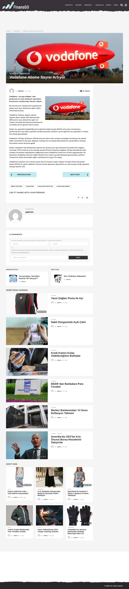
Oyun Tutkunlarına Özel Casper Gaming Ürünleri (48, 531)
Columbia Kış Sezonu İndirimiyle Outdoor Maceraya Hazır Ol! (77, 532)
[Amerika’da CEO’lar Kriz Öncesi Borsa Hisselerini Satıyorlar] (27, 445)
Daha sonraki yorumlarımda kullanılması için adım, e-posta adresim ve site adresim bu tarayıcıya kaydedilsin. (47, 251)
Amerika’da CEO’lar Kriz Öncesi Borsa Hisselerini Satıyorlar (66, 439)
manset (59, 433)
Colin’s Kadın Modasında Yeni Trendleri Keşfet (18, 531)
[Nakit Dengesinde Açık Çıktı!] (27, 331)
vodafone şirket (63, 186)
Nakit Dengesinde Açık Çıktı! (68, 322)
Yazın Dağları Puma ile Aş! (67, 298)
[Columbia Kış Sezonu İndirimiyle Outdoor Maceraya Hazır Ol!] (79, 515)
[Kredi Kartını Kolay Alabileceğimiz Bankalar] (27, 362)
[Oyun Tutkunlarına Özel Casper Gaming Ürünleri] (49, 515)
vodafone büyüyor (45, 186)
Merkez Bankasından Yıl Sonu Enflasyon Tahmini (69, 412)
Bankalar (100, 5)
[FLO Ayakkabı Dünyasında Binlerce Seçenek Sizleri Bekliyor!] (49, 477)
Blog (9, 489)
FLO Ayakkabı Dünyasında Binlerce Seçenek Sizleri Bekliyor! (49, 493)
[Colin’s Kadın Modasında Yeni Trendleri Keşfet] (19, 515)
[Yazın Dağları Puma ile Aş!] (27, 303)
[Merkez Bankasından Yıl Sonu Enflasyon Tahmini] (27, 416)
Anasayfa (69, 5)
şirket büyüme (16, 186)
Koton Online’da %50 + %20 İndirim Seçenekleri (18, 492)
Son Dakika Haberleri (75, 276)
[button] (121, 5)
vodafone (30, 186)
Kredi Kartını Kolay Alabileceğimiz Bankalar (66, 354)
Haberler (88, 5)
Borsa (108, 5)
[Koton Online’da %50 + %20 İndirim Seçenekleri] (19, 477)
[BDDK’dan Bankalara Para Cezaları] (27, 390)
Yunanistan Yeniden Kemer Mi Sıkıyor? (29, 277)
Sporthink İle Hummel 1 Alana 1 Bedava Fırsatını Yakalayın (78, 493)
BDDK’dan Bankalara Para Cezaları (67, 385)
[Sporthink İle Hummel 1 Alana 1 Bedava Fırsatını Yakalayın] (79, 477)
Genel (116, 5)
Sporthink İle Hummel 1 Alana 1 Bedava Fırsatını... (56, 574)
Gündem (78, 5)
